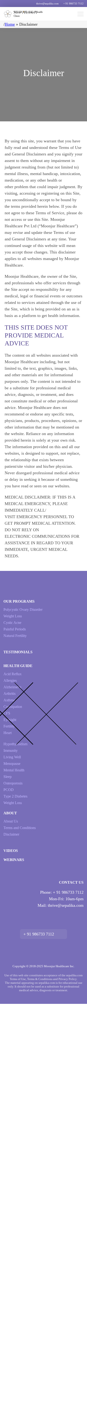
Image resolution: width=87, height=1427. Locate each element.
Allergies (10, 680)
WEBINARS (13, 860)
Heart (7, 733)
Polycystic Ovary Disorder (22, 610)
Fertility (9, 726)
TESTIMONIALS (17, 652)
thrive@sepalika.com (47, 3)
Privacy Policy (67, 979)
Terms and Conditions (19, 828)
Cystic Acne (12, 623)
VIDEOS (10, 851)
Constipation (12, 707)
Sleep (7, 777)
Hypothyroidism (15, 744)
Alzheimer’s (12, 687)
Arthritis (9, 694)
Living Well (12, 757)
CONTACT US (71, 882)
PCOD (8, 790)
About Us (10, 821)
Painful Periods (14, 629)
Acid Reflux (12, 674)
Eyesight (9, 720)
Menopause (11, 764)
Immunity (10, 750)
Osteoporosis (13, 783)
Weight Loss (12, 616)
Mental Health (13, 770)
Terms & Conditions (39, 979)
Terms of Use (18, 979)
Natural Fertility (15, 636)
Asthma (9, 700)
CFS (6, 713)
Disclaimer (11, 834)
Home (10, 24)
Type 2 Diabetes (15, 796)
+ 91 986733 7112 (73, 3)
